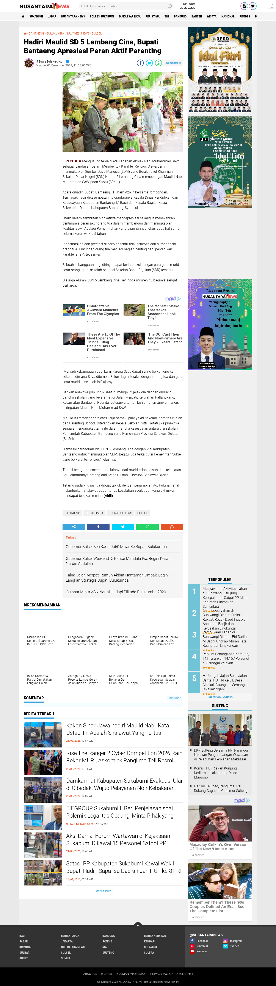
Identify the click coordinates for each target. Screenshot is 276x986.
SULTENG (108, 952)
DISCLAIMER (184, 973)
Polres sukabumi (102, 16)
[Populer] (252, 6)
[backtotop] (138, 926)
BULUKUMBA (55, 33)
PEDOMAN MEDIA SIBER (131, 973)
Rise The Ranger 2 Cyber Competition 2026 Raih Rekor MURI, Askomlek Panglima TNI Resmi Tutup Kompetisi (124, 760)
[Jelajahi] (271, 6)
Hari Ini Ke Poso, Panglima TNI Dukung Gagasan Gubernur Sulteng (221, 788)
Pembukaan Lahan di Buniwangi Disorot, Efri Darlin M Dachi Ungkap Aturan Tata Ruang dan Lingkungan (225, 639)
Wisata (211, 16)
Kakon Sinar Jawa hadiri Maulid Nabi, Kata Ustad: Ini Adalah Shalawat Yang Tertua (117, 729)
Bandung (180, 16)
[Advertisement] (41, 136)
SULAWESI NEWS (77, 33)
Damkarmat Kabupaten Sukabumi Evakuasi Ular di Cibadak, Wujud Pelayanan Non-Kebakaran (124, 784)
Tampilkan (174, 698)
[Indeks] (244, 6)
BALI (22, 935)
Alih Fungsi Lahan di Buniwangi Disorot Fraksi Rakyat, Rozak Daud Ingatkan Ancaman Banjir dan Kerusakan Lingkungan (225, 619)
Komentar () (173, 62)
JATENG (107, 941)
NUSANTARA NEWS (73, 16)
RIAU (105, 947)
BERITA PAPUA (70, 935)
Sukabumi (36, 16)
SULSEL (97, 33)
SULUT (23, 958)
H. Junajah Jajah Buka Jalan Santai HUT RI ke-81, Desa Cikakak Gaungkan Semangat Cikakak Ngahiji (225, 682)
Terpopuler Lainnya (219, 697)
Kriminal (25, 947)
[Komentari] (172, 527)
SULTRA (149, 952)
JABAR (52, 16)
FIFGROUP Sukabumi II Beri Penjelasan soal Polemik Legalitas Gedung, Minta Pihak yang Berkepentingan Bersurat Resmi (120, 815)
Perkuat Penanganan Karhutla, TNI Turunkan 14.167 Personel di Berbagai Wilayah (226, 658)
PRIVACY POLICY (161, 973)
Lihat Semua (103, 890)
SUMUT (65, 958)
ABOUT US (90, 973)
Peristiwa (153, 16)
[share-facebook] (140, 63)
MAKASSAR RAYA (130, 16)
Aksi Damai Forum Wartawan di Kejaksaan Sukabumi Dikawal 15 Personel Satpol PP (118, 839)
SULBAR (24, 952)
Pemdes (245, 16)
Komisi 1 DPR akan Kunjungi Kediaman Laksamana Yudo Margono (216, 772)
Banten (196, 16)
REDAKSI (106, 973)
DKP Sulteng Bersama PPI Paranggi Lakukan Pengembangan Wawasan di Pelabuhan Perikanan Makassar (221, 754)
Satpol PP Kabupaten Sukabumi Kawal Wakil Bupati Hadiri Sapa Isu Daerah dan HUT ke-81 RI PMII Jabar (124, 870)
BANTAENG (36, 33)
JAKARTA (67, 941)
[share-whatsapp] (158, 63)
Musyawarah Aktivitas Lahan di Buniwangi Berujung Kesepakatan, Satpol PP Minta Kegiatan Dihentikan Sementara (226, 598)
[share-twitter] (149, 63)
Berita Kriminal (155, 935)
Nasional (228, 16)
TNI (167, 16)
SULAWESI (150, 947)
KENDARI (149, 941)
